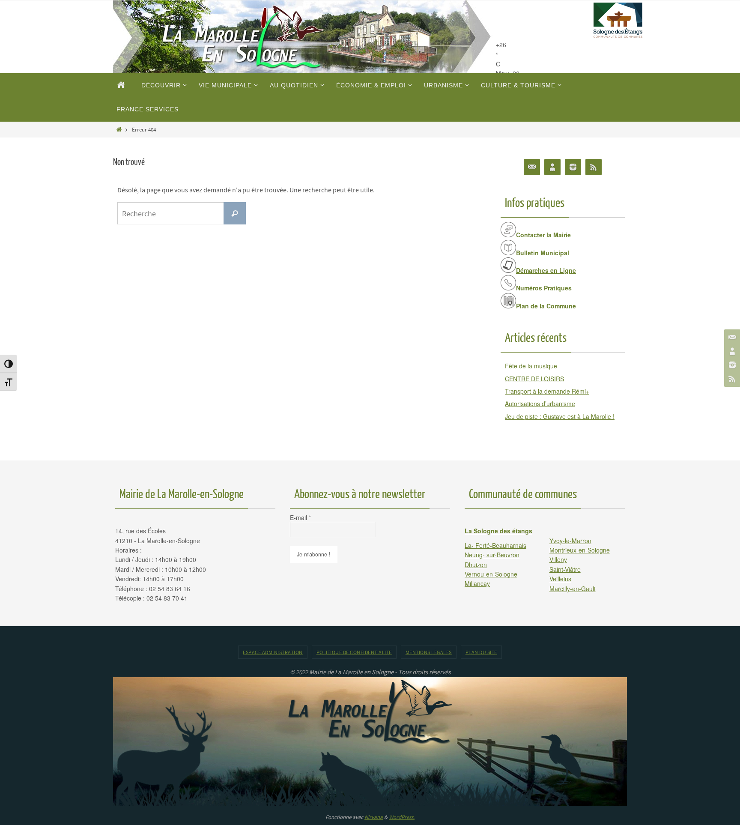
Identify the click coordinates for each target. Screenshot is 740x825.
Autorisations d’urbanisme (540, 403)
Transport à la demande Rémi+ (547, 391)
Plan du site (481, 652)
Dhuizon (476, 564)
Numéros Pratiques (544, 288)
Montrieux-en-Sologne (579, 550)
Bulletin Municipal (542, 252)
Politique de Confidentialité (354, 652)
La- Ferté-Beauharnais (495, 545)
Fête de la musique (531, 366)
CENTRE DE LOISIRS (534, 378)
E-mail (300, 517)
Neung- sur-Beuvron (492, 554)
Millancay (477, 583)
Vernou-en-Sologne (491, 574)
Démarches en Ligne (546, 270)
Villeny (558, 559)
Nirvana (373, 817)
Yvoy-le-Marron (570, 540)
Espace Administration (273, 652)
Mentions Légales (429, 652)
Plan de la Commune (546, 306)
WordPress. (402, 817)
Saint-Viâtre (565, 569)
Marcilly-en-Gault (572, 588)
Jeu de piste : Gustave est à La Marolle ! (560, 416)
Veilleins (560, 578)
